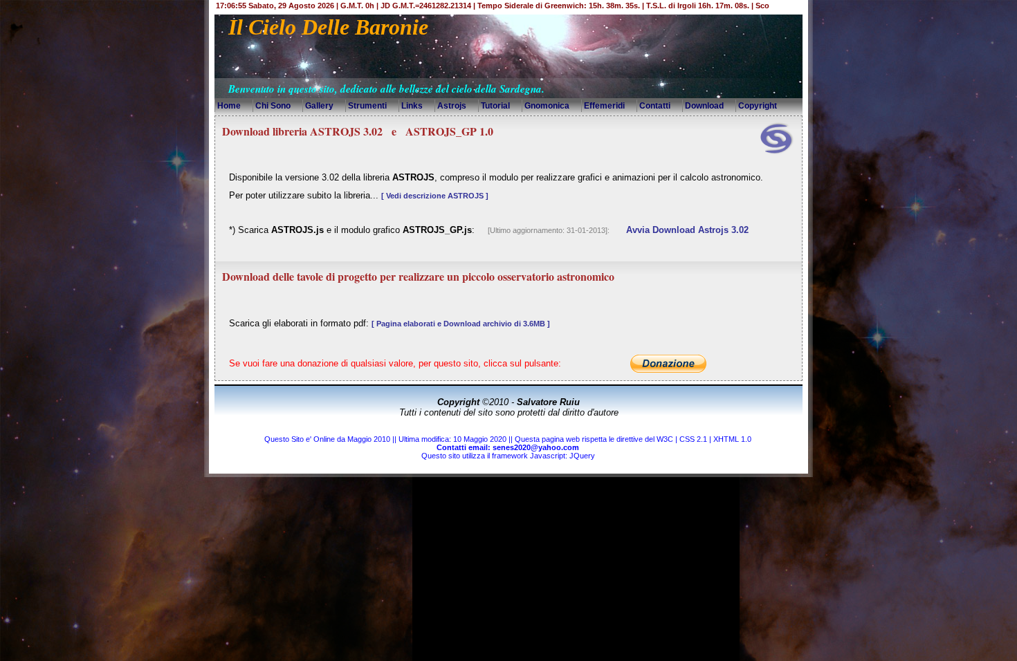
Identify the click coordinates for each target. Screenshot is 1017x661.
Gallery (319, 106)
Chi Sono (273, 106)
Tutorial (495, 106)
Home (229, 106)
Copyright (757, 106)
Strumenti (367, 106)
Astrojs (451, 106)
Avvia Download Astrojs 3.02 (687, 230)
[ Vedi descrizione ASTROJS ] (434, 196)
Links (412, 106)
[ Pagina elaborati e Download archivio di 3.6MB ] (461, 323)
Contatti (654, 106)
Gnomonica (546, 106)
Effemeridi (604, 106)
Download (704, 106)
